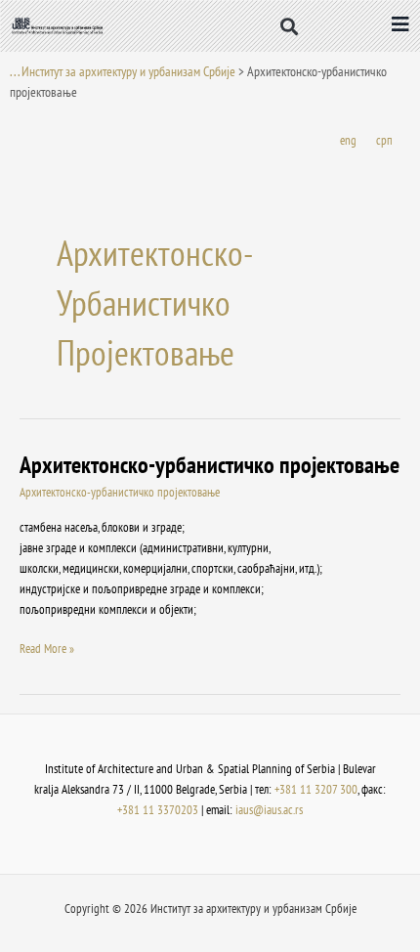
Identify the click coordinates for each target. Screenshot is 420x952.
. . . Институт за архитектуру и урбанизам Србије (122, 71)
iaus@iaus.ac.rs (269, 809)
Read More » (47, 647)
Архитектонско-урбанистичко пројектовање (209, 465)
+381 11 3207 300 (315, 789)
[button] (289, 26)
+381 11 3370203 (157, 809)
